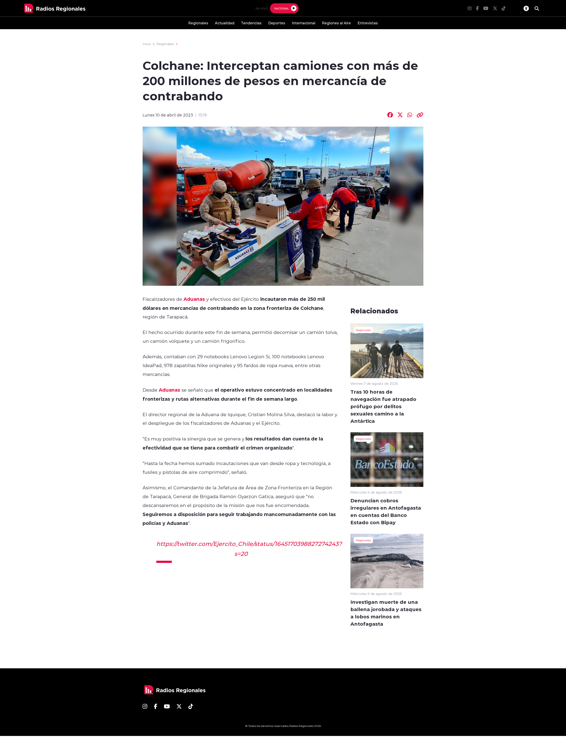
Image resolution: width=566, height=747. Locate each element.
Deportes (276, 23)
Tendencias (251, 23)
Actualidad (224, 23)
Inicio (147, 44)
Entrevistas (368, 23)
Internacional (303, 23)
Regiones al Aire (336, 23)
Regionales (198, 23)
